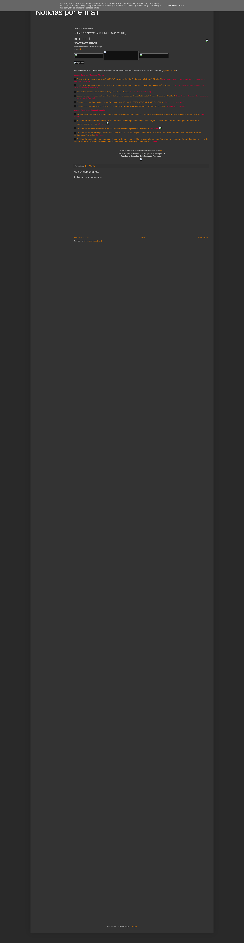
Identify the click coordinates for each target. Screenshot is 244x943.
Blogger (134, 927)
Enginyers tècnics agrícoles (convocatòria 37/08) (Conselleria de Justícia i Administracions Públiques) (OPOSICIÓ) (119, 79)
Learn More (172, 6)
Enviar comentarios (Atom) (92, 241)
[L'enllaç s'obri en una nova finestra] (107, 124)
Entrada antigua (202, 237)
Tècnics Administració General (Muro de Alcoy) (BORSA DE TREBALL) (103, 92)
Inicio (143, 237)
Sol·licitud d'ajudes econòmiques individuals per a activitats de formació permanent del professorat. (113, 129)
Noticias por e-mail (67, 12)
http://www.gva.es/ (169, 71)
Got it (182, 6)
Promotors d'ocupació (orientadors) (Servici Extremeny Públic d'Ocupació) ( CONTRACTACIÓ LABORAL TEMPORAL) (120, 102)
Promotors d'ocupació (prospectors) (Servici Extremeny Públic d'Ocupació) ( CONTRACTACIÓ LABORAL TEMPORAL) (121, 106)
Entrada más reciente (81, 237)
